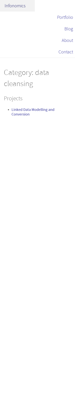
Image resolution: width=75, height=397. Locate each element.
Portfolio (65, 17)
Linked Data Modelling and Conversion (33, 112)
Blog (68, 29)
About (67, 40)
